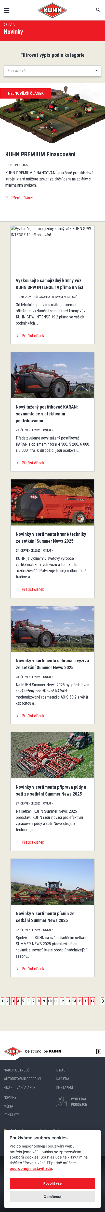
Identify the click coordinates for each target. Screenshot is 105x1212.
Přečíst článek (22, 197)
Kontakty (11, 1115)
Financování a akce (19, 1088)
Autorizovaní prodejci (22, 1079)
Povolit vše (52, 1183)
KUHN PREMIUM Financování (40, 154)
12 (62, 1001)
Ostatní (48, 430)
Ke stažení (64, 1088)
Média (8, 1106)
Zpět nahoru (97, 1051)
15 (80, 1001)
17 (92, 1001)
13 (68, 1001)
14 (74, 1001)
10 (50, 1001)
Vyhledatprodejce (79, 1102)
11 (56, 1001)
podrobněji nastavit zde (31, 1168)
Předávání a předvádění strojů (55, 297)
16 (86, 1001)
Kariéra (62, 1079)
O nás (9, 24)
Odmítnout (52, 1197)
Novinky (10, 1098)
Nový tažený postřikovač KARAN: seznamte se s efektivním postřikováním (47, 413)
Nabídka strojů (16, 1070)
